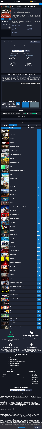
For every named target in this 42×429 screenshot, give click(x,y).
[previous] (2, 19)
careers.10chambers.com (31, 26)
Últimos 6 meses (13, 104)
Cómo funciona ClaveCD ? (13, 359)
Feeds (17, 37)
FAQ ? (9, 367)
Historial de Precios (11, 37)
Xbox (23, 377)
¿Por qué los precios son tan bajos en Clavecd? (16, 361)
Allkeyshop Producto (35, 385)
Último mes (18, 104)
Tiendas (2, 376)
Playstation (24, 380)
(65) (38, 113)
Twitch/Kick (3, 374)
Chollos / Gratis (34, 379)
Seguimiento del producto (11, 106)
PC (23, 374)
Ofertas (4, 37)
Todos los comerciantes (21, 71)
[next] (10, 19)
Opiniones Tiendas (35, 381)
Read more (22, 427)
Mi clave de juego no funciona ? (13, 363)
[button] (40, 1)
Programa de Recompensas (34, 375)
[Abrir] (2, 1)
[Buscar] (40, 4)
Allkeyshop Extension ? (12, 369)
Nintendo (24, 383)
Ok (18, 427)
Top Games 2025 (35, 383)
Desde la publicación (4, 104)
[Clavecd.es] (17, 1)
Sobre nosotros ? (11, 357)
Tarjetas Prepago (35, 377)
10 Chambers (29, 28)
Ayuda (38, 427)
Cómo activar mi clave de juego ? (14, 365)
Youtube (18, 374)
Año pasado (9, 104)
